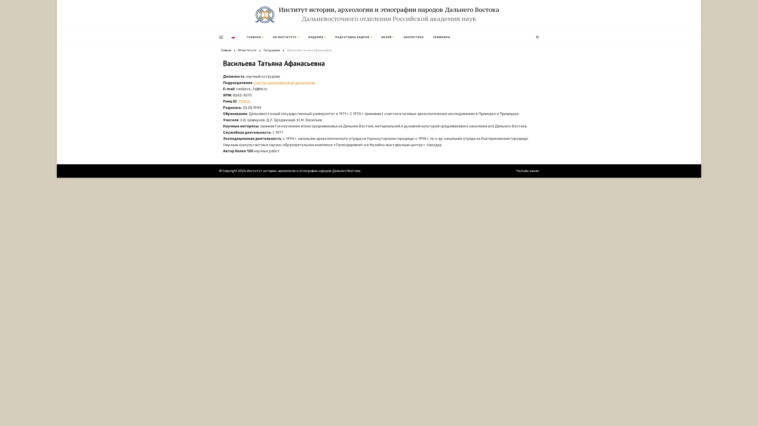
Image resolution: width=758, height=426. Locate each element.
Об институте (284, 37)
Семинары (441, 37)
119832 (244, 101)
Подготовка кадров (352, 37)
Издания (315, 37)
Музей (386, 37)
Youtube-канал (527, 171)
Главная (254, 37)
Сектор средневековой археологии (284, 83)
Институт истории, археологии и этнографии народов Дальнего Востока (389, 10)
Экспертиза (413, 37)
